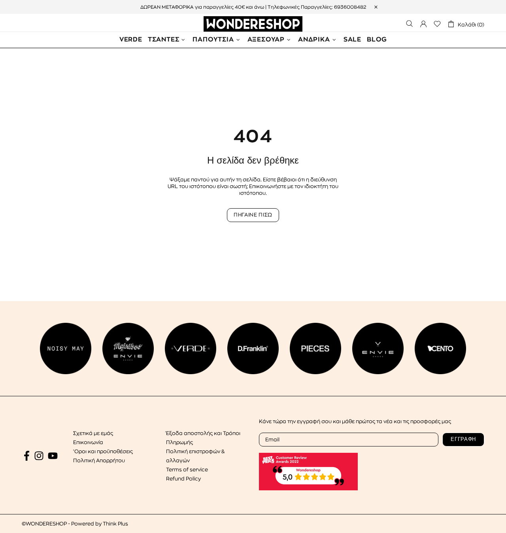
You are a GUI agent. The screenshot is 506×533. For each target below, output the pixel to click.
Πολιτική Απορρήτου (99, 460)
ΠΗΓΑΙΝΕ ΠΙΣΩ (253, 214)
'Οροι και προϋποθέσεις (103, 451)
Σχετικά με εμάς (93, 433)
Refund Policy (183, 478)
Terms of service (187, 469)
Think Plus (115, 523)
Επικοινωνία (88, 442)
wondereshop (253, 24)
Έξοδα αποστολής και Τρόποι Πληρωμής (203, 438)
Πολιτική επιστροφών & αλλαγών (195, 456)
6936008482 (350, 7)
